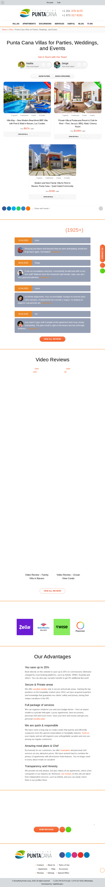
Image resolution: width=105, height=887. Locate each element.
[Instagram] (74, 855)
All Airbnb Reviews (52, 230)
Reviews (40, 873)
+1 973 (72, 15)
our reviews (66, 774)
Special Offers (63, 873)
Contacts (40, 865)
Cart (58, 2)
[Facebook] (62, 855)
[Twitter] (68, 855)
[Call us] (43, 64)
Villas (15, 24)
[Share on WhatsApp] (18, 208)
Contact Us (102, 253)
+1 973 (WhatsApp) (82, 881)
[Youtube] (80, 855)
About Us (51, 865)
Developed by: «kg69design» (52, 884)
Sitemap (51, 873)
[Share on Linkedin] (9, 208)
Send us (85, 733)
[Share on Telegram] (23, 208)
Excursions (45, 24)
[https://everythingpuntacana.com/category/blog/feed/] (28, 208)
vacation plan (39, 719)
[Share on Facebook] (4, 208)
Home (4, 30)
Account (50, 2)
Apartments (29, 24)
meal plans (65, 750)
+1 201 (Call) (61, 881)
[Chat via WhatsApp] (49, 64)
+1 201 (72, 10)
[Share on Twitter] (14, 208)
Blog (81, 24)
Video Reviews (52, 359)
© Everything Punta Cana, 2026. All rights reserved (31, 881)
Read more (56, 252)
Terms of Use (64, 865)
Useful (71, 24)
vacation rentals (40, 689)
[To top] (101, 208)
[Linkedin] (87, 855)
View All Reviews (52, 339)
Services (59, 24)
